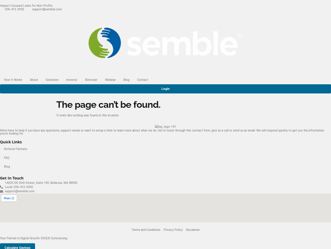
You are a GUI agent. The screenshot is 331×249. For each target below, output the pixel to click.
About (34, 80)
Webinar (110, 80)
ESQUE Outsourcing (54, 238)
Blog (126, 80)
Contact (142, 80)
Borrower (91, 80)
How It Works (13, 80)
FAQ (6, 158)
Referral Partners (15, 149)
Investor (71, 80)
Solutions (52, 80)
